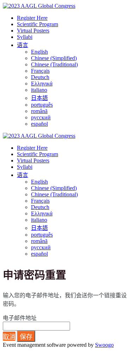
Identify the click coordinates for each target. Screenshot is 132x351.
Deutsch (40, 77)
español (39, 124)
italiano (39, 90)
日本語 (39, 98)
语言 (22, 45)
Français (40, 71)
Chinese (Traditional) (54, 64)
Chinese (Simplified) (54, 58)
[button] (9, 336)
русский (41, 117)
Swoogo (104, 345)
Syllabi (24, 37)
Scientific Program (37, 24)
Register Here (32, 18)
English (39, 52)
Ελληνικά (41, 84)
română (39, 111)
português (42, 105)
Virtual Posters (33, 31)
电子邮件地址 (20, 318)
